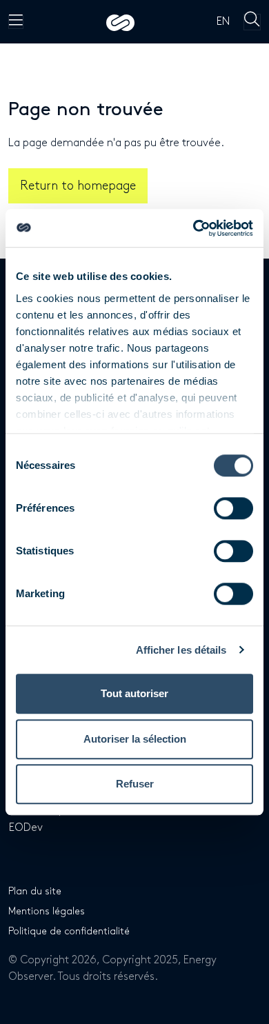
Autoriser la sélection (134, 739)
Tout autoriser (134, 693)
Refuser (135, 784)
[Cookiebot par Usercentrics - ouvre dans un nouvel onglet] (193, 228)
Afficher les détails (181, 650)
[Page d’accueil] (120, 21)
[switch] (233, 508)
